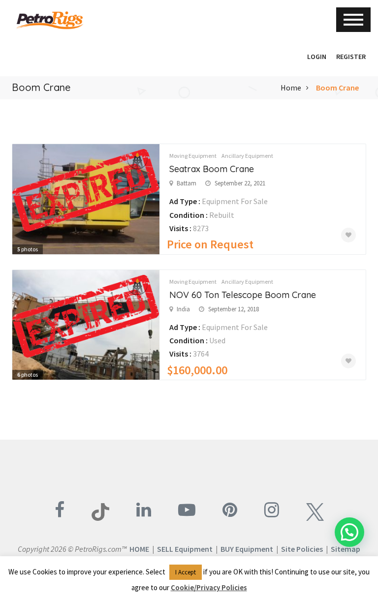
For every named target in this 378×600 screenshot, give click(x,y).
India (183, 309)
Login (316, 56)
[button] (297, 56)
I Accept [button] (185, 572)
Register (351, 56)
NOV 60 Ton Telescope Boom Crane (242, 294)
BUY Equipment (246, 549)
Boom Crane (337, 87)
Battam (186, 183)
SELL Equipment (185, 549)
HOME (139, 549)
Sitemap (345, 549)
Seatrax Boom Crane (211, 169)
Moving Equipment (193, 155)
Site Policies (302, 549)
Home (291, 87)
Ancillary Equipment (247, 155)
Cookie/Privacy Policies (209, 587)
